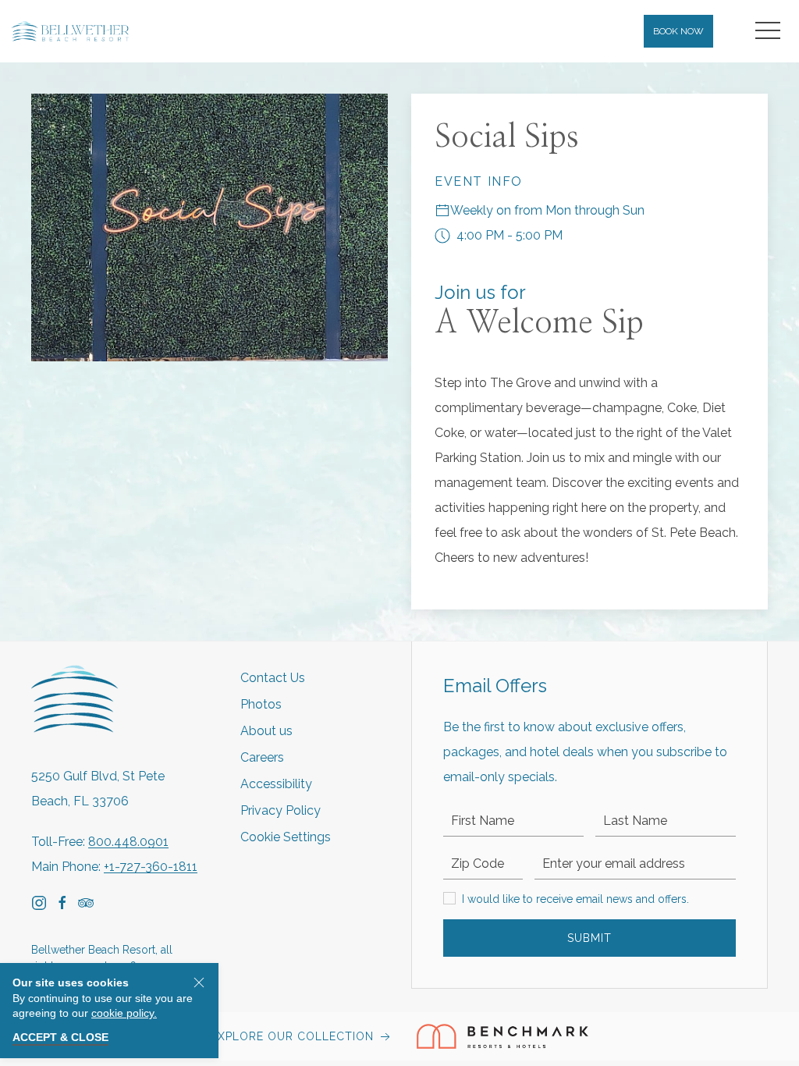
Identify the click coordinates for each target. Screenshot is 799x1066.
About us (266, 730)
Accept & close (60, 1037)
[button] (768, 31)
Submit (589, 938)
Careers (262, 757)
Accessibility (276, 783)
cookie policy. (124, 1013)
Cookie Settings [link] (285, 837)
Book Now (678, 31)
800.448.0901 (128, 841)
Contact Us (272, 677)
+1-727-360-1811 (150, 866)
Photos (261, 704)
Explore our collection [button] (294, 1036)
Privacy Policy (280, 810)
